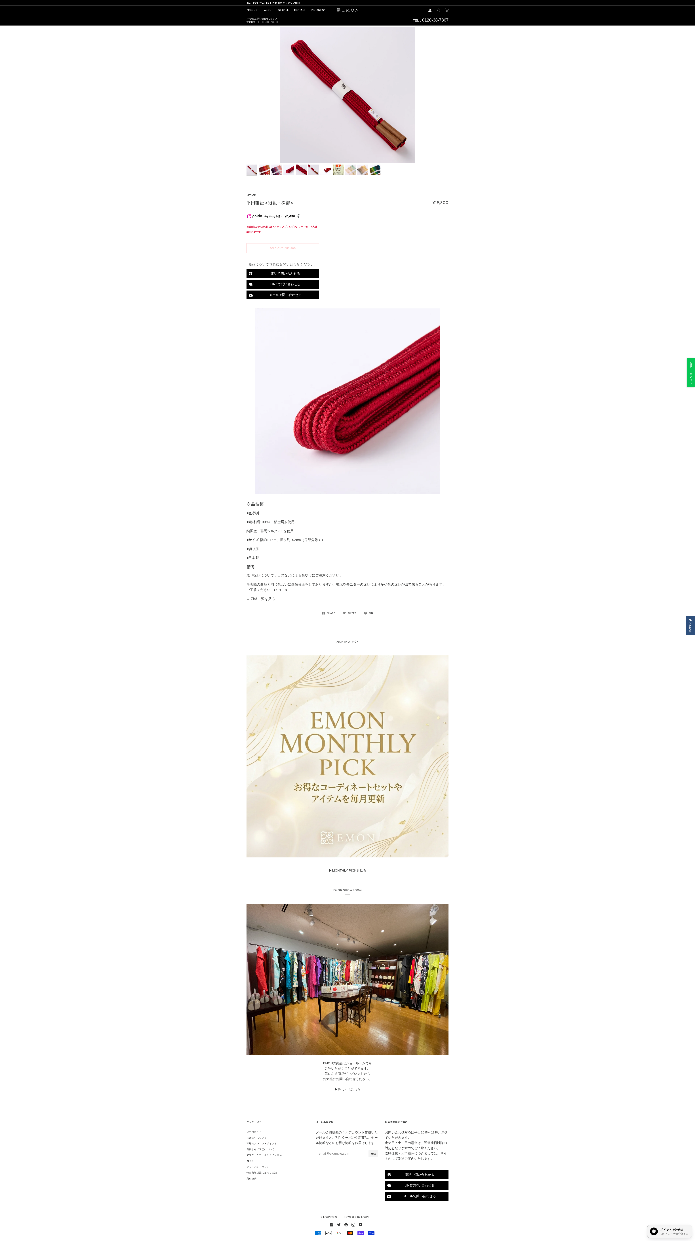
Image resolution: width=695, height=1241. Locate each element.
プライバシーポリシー (259, 1166)
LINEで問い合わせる (285, 284)
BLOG (250, 1161)
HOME (251, 195)
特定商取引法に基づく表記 (262, 1172)
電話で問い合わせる (285, 273)
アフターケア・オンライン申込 (264, 1155)
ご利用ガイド (254, 1131)
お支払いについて (257, 1137)
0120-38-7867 (435, 20)
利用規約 (252, 1178)
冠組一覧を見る (263, 599)
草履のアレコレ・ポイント (262, 1143)
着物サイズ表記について (260, 1149)
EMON (327, 1216)
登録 (373, 1153)
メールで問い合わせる (285, 295)
